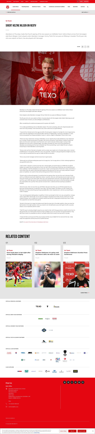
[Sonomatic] (37, 353)
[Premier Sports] (75, 371)
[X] (71, 382)
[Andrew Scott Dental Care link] (78, 353)
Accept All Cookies (82, 430)
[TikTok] (75, 382)
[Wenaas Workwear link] (54, 371)
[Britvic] (16, 353)
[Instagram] (68, 382)
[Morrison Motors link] (40, 371)
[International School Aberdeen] (58, 359)
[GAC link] (44, 330)
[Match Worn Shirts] (30, 353)
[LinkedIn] (79, 382)
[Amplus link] (44, 341)
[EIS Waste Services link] (40, 318)
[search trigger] (87, 6)
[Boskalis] (56, 306)
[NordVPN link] (37, 359)
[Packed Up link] (23, 359)
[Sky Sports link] (19, 371)
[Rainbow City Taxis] (23, 353)
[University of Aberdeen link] (71, 353)
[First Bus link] (58, 353)
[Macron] (47, 306)
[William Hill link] (47, 371)
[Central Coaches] (9, 353)
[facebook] (82, 47)
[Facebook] (64, 382)
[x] (85, 47)
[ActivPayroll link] (33, 371)
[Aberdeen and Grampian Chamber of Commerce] (44, 359)
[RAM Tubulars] (54, 318)
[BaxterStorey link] (26, 371)
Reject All (72, 430)
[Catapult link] (61, 371)
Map (10, 401)
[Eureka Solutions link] (68, 371)
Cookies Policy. (37, 432)
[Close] (93, 431)
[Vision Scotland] (71, 359)
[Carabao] (51, 359)
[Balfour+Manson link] (85, 353)
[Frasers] (47, 318)
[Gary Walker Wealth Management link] (44, 353)
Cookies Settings (63, 430)
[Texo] (38, 306)
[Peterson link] (51, 330)
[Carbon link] (30, 359)
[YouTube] (82, 382)
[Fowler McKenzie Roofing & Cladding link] (51, 341)
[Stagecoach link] (51, 353)
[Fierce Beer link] (64, 353)
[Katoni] (64, 359)
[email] (88, 47)
